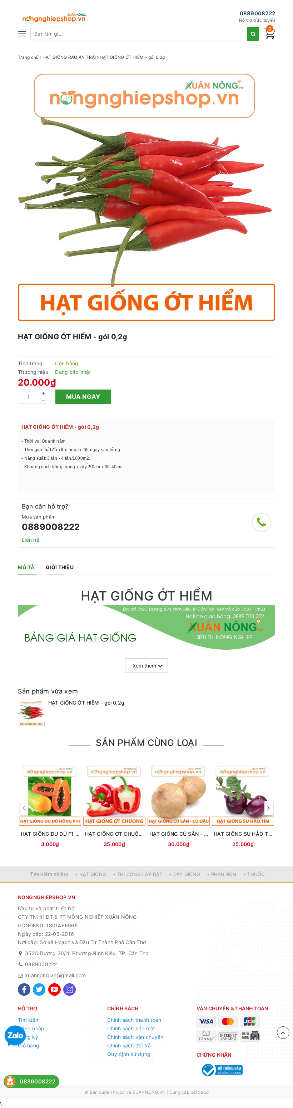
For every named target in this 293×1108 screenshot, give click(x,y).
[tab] (26, 567)
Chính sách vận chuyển (135, 1037)
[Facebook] (24, 989)
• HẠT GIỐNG (90, 874)
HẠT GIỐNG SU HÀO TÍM (243, 834)
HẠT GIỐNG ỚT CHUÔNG (114, 834)
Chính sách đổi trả (129, 1045)
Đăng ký (28, 1037)
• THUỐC (254, 874)
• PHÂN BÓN (222, 874)
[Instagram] (69, 989)
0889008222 (257, 13)
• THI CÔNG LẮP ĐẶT (137, 874)
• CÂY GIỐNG (184, 874)
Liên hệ (30, 540)
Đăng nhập (31, 1028)
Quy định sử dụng (128, 1054)
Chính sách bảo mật (131, 1028)
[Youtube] (54, 989)
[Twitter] (39, 989)
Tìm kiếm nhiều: (49, 874)
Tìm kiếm (29, 1020)
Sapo (203, 1092)
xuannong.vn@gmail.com (55, 975)
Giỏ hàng (28, 1045)
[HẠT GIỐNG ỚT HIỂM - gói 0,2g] (31, 712)
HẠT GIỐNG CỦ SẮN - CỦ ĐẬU (178, 834)
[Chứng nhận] (221, 1070)
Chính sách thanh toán (134, 1020)
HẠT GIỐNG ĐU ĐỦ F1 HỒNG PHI (50, 834)
